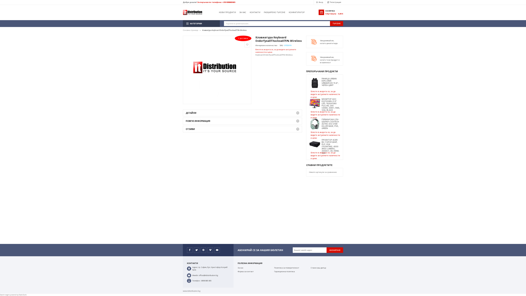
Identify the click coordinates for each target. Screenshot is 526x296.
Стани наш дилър (318, 268)
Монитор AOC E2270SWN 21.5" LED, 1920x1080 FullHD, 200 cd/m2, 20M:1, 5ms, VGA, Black (331, 104)
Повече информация (198, 121)
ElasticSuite (23, 295)
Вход (321, 2)
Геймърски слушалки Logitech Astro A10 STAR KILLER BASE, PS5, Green (330, 123)
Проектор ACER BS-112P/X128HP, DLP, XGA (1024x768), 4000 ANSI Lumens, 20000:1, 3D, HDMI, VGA (330, 146)
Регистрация (335, 2)
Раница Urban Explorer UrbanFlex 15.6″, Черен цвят (330, 81)
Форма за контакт (246, 271)
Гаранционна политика (284, 271)
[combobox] (277, 23)
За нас (240, 268)
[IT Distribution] (192, 12)
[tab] (242, 113)
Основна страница (190, 30)
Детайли (191, 113)
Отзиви (190, 129)
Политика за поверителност (286, 268)
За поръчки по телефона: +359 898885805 (216, 2)
